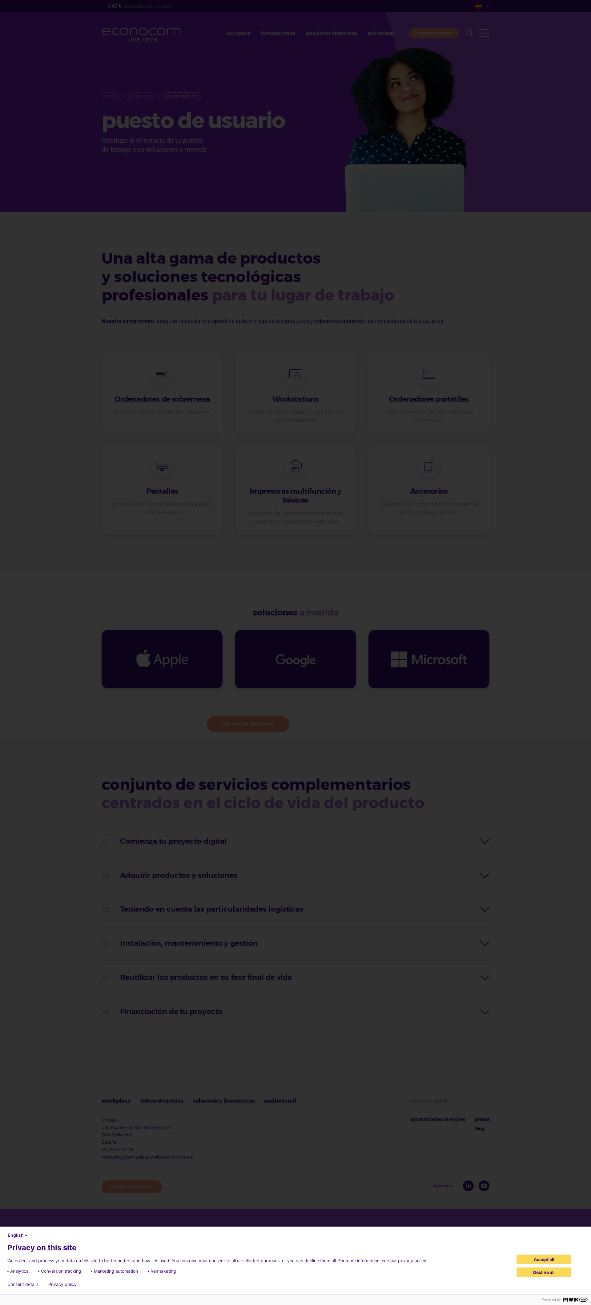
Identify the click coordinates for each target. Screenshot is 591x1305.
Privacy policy (62, 1284)
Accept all (544, 1259)
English (16, 1235)
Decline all (544, 1272)
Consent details (22, 1284)
